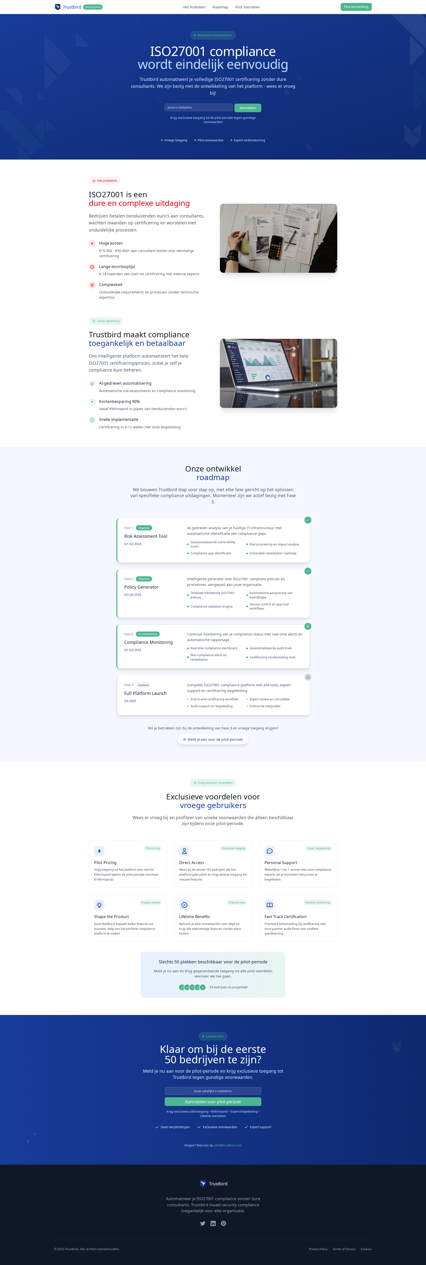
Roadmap (220, 7)
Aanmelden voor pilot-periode (213, 1101)
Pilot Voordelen (247, 7)
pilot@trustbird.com (228, 1145)
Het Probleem (194, 7)
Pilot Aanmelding (356, 7)
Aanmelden (248, 108)
